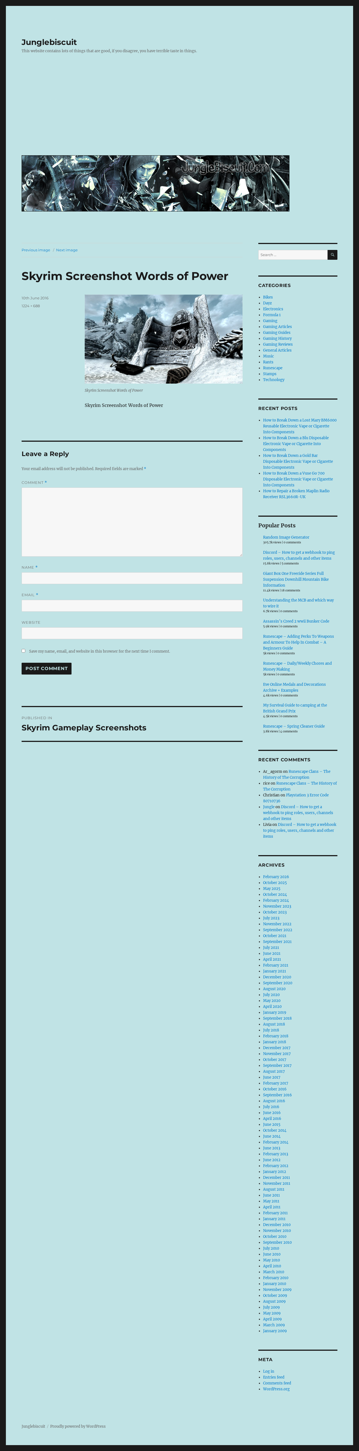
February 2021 (275, 965)
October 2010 (274, 1236)
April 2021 (272, 959)
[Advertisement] (180, 108)
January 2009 (275, 1331)
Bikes (268, 297)
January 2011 (274, 1219)
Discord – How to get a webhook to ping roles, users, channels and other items (298, 813)
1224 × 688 (31, 306)
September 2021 (277, 941)
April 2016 (272, 1118)
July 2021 (271, 947)
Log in (268, 1371)
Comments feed (277, 1383)
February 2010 (275, 1277)
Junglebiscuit (49, 42)
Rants (268, 362)
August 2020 (274, 989)
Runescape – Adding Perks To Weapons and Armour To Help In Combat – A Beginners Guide (298, 642)
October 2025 (275, 882)
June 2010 (271, 1254)
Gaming (270, 320)
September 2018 (277, 1018)
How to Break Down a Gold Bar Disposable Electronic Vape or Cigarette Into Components (298, 461)
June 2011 (271, 1195)
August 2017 (274, 1071)
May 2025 (271, 888)
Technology (273, 379)
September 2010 (277, 1242)
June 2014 (271, 1136)
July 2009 (271, 1307)
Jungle (269, 807)
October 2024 (275, 894)
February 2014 (275, 1142)
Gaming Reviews (278, 344)
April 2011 (271, 1207)
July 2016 (271, 1106)
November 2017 (277, 1053)
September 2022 (277, 930)
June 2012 (271, 1160)
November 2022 (277, 924)
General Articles (277, 350)
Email (30, 595)
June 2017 (271, 1077)
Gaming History (277, 338)
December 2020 (277, 977)
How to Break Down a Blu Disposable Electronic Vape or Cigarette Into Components (296, 444)
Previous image (36, 250)
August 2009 (274, 1301)
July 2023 (271, 918)
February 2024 (276, 900)
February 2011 (275, 1213)
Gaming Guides (277, 332)
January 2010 (274, 1283)
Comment (34, 482)
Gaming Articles (277, 326)
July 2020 (271, 994)
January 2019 (274, 1012)
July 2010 (271, 1248)
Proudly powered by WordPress (78, 1426)
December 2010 (277, 1224)
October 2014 (274, 1130)
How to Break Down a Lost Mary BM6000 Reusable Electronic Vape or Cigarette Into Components (300, 426)
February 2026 (276, 876)
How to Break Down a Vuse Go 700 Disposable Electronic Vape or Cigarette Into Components (298, 479)
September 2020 (277, 983)
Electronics (273, 309)
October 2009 (275, 1295)
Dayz (267, 303)
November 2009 (277, 1289)
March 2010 (273, 1272)
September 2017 (277, 1065)
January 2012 (274, 1171)
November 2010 (277, 1230)
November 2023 (277, 906)
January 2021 (274, 971)
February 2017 (275, 1083)
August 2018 (274, 1024)
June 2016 (272, 1112)
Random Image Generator (286, 537)
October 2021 (274, 935)
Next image (67, 250)
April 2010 (272, 1266)
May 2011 (271, 1201)
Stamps (270, 374)
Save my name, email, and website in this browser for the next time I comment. (99, 651)
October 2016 (275, 1089)
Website (31, 622)
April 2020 (272, 1006)
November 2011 (276, 1183)
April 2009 (272, 1319)
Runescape (272, 368)
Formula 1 (272, 315)
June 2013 (271, 1148)
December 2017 (277, 1047)
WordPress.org (276, 1389)
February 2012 (275, 1165)
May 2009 (272, 1313)
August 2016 (274, 1101)
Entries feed (273, 1377)
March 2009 (274, 1325)
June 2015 (271, 1124)
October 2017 (274, 1059)
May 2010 (271, 1260)
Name (30, 567)
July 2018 (271, 1030)
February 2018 (275, 1036)
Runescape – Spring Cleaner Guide (294, 726)
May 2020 (271, 1000)
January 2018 (274, 1042)
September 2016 (277, 1095)
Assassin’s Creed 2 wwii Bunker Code (296, 621)
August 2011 (273, 1189)
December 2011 (276, 1177)
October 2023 (275, 912)
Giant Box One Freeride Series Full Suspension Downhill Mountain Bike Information (296, 579)
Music (268, 356)
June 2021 (271, 953)
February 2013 (275, 1154)
